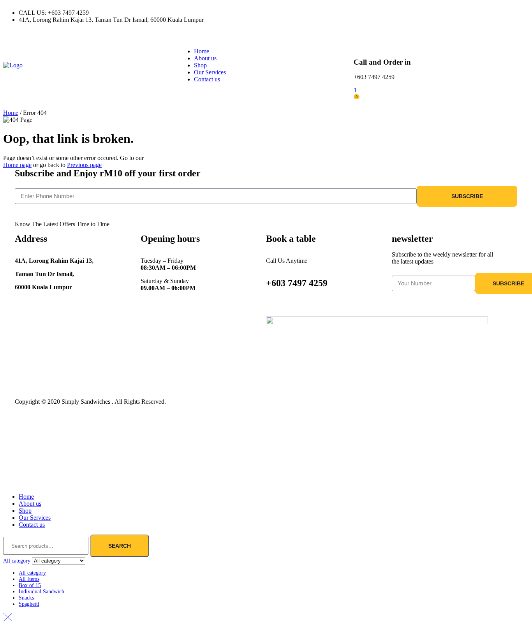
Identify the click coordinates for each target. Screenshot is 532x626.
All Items (29, 579)
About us (30, 503)
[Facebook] (275, 13)
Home (10, 112)
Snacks (26, 598)
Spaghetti (29, 604)
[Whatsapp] (339, 13)
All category (32, 573)
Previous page (84, 165)
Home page (17, 165)
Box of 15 (30, 585)
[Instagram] (297, 13)
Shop (25, 510)
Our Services (35, 517)
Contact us (32, 524)
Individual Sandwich (41, 591)
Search (119, 546)
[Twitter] (318, 13)
